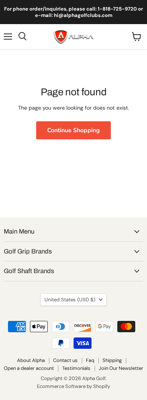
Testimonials (76, 368)
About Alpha (31, 360)
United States (69, 299)
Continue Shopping (73, 130)
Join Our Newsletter (121, 368)
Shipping (112, 360)
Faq (90, 360)
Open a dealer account (29, 368)
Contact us (65, 360)
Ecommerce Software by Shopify (73, 386)
